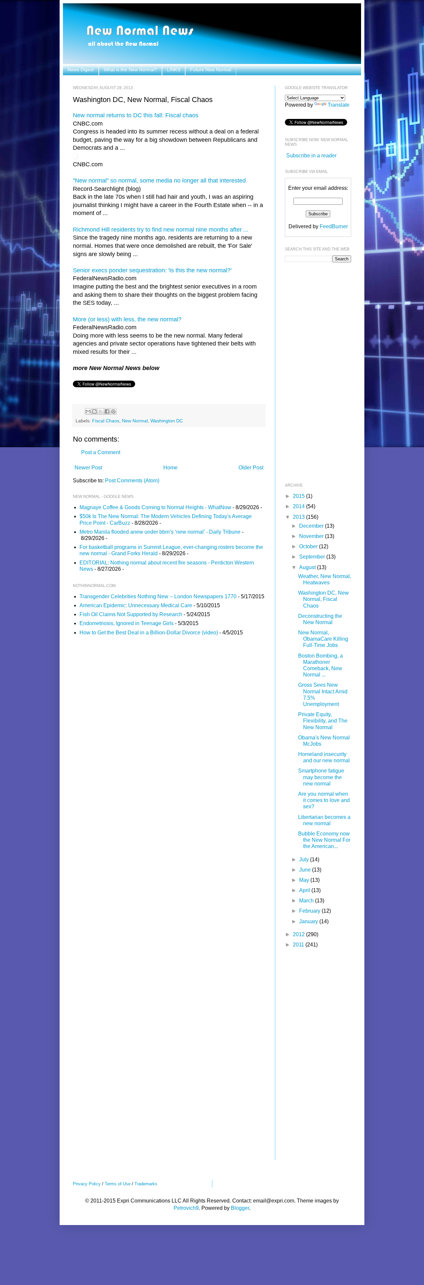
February (310, 911)
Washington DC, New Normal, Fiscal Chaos (323, 599)
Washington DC (166, 420)
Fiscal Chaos (105, 420)
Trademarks (145, 1183)
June (305, 870)
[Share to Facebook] (107, 411)
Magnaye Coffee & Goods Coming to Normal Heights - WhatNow (155, 507)
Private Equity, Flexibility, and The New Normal (322, 721)
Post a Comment (100, 452)
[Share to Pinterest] (113, 411)
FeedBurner (334, 226)
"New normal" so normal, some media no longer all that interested (159, 180)
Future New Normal (210, 69)
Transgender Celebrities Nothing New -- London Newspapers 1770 (158, 596)
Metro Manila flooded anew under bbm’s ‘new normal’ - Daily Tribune (160, 532)
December (312, 526)
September (312, 557)
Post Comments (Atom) (132, 480)
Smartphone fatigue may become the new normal (321, 777)
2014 (299, 506)
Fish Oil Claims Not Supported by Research (131, 614)
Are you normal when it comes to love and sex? (324, 800)
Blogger (240, 1208)
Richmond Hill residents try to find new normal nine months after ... (160, 229)
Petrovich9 (186, 1208)
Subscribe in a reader (311, 155)
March (307, 900)
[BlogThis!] (94, 411)
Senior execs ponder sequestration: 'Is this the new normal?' (152, 270)
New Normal (135, 420)
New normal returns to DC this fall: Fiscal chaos (135, 115)
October (309, 546)
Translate (338, 105)
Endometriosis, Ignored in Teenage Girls (127, 623)
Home (170, 467)
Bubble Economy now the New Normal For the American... (324, 840)
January (309, 921)
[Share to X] (100, 411)
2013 (299, 517)
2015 (299, 496)
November (312, 536)
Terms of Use (118, 1183)
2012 (299, 934)
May (304, 880)
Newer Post (88, 467)
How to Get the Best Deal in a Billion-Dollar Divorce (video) (149, 632)
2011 (299, 944)
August (308, 567)
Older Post (250, 467)
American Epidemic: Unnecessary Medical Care (136, 605)
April (305, 890)
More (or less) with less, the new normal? (127, 319)
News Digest (81, 69)
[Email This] (88, 411)
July (304, 859)
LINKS (173, 69)
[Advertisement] (311, 371)
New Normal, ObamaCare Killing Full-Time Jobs (323, 639)
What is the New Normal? (130, 69)
